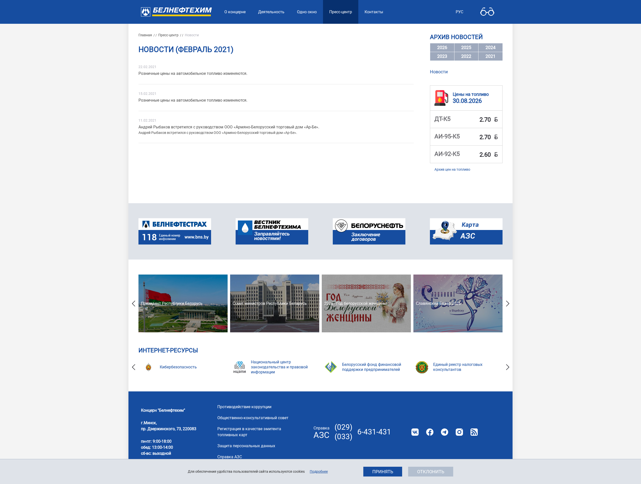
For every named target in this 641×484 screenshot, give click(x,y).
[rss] (474, 432)
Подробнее (319, 471)
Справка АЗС (229, 456)
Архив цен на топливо (452, 169)
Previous (133, 303)
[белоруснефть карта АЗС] (466, 231)
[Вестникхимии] (272, 231)
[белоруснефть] (369, 231)
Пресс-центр (168, 35)
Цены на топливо (471, 94)
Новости (439, 71)
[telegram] (444, 432)
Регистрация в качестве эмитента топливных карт (249, 431)
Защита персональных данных (246, 445)
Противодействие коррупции (244, 406)
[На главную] (176, 12)
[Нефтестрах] (174, 231)
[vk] (415, 432)
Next (508, 303)
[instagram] (459, 432)
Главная (145, 35)
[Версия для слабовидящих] (487, 12)
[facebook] (430, 432)
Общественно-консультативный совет (252, 417)
